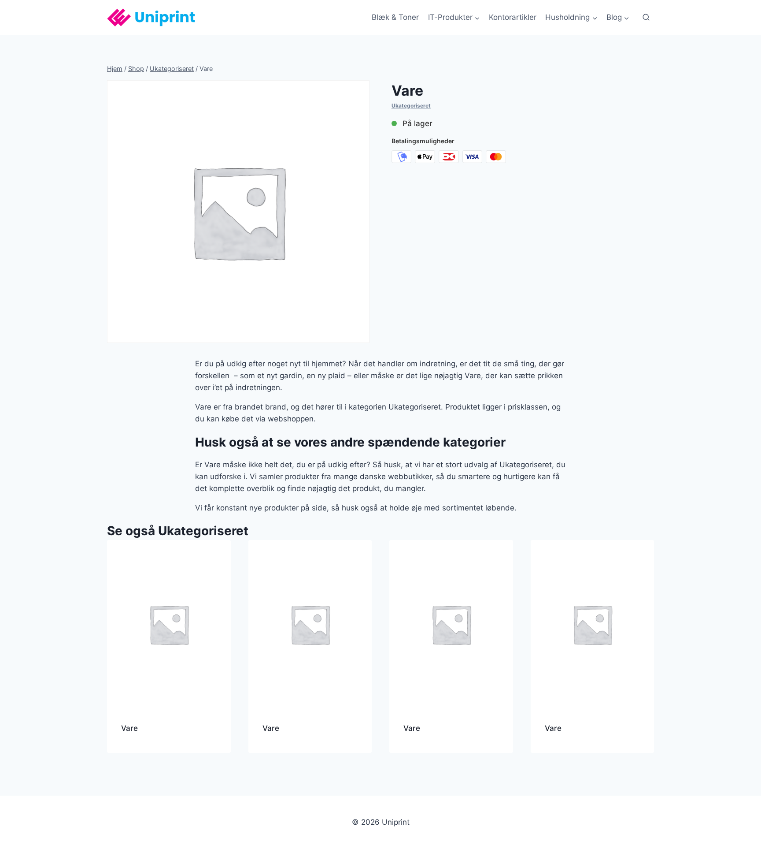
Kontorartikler (512, 17)
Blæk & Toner (395, 17)
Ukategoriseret (411, 105)
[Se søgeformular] (646, 18)
